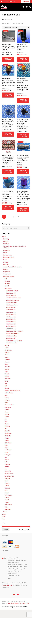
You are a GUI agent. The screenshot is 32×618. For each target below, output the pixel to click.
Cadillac (7, 359)
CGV (28, 603)
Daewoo (7, 281)
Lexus (6, 447)
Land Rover (8, 433)
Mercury (7, 426)
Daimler (7, 369)
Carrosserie (6, 250)
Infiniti (7, 376)
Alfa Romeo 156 (11, 324)
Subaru (7, 497)
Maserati (7, 464)
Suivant (18, 217)
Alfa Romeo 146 (11, 317)
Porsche (7, 483)
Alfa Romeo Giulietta (12, 333)
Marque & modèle (8, 276)
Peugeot (7, 478)
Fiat (6, 419)
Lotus (6, 462)
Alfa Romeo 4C (10, 307)
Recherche (28, 228)
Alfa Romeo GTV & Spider (14, 340)
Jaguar (7, 414)
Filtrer (6, 529)
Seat (6, 490)
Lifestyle (5, 241)
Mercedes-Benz (9, 405)
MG (6, 428)
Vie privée (22, 603)
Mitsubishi (8, 471)
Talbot (7, 485)
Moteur (5, 269)
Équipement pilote (8, 257)
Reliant (7, 440)
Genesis (7, 374)
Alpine (7, 348)
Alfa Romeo (8, 288)
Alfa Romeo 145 (11, 314)
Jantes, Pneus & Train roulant (12, 267)
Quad (3, 516)
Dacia (6, 364)
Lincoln (7, 388)
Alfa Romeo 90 (10, 293)
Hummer (7, 283)
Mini (6, 469)
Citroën (7, 409)
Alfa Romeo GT (10, 338)
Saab (6, 445)
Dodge (7, 412)
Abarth (7, 286)
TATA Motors (9, 495)
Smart (6, 493)
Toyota (7, 502)
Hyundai (7, 431)
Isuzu (6, 381)
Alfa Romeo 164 (11, 329)
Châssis (5, 252)
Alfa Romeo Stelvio (12, 290)
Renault (7, 488)
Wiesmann (8, 509)
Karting (4, 514)
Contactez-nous (8, 585)
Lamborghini (8, 450)
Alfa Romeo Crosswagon (13, 298)
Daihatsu (7, 367)
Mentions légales (13, 603)
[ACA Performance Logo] (4, 7)
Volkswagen (8, 504)
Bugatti (7, 357)
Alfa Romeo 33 (10, 309)
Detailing (6, 239)
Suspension (6, 271)
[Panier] (26, 7)
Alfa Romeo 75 (10, 312)
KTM (6, 386)
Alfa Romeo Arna (11, 302)
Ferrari (7, 416)
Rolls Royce (8, 443)
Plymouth (8, 436)
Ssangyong (8, 455)
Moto (3, 519)
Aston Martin (9, 393)
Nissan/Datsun (9, 474)
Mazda (7, 466)
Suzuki (7, 500)
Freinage (5, 262)
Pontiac (7, 438)
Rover (6, 481)
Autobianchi (8, 350)
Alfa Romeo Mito (11, 343)
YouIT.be (25, 607)
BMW (6, 402)
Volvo (6, 507)
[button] (23, 7)
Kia (6, 457)
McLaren (7, 400)
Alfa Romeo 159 (11, 326)
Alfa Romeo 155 (11, 321)
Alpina (7, 345)
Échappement (7, 255)
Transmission (7, 274)
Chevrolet (8, 407)
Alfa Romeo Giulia (11, 336)
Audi (6, 395)
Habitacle (6, 264)
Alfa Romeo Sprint (11, 305)
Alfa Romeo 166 (11, 295)
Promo (5, 512)
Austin (7, 397)
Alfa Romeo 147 (11, 319)
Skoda (7, 452)
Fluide (5, 260)
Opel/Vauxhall (9, 476)
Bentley (7, 352)
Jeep (6, 383)
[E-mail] (18, 594)
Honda (7, 424)
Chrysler (7, 362)
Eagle (6, 371)
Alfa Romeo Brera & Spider (14, 331)
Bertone (7, 355)
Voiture (4, 236)
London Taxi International (13, 390)
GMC (6, 279)
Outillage (6, 244)
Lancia (7, 459)
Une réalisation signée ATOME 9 (11, 607)
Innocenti (7, 378)
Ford (6, 421)
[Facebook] (14, 594)
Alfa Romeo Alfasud (12, 300)
